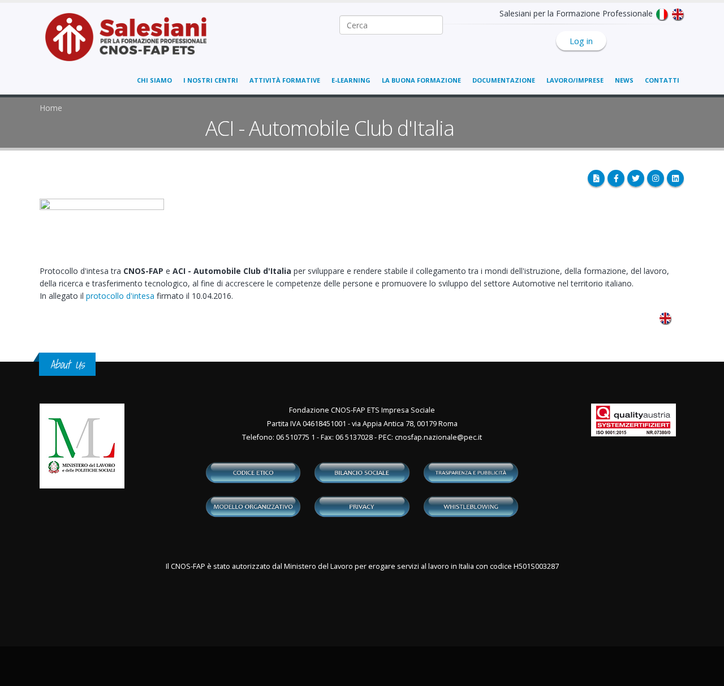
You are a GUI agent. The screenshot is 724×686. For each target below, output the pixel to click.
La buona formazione (421, 80)
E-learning (350, 80)
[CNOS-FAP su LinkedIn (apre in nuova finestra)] (675, 178)
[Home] (133, 42)
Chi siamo (154, 80)
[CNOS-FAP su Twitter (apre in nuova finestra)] (635, 178)
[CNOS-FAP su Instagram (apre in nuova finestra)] (655, 178)
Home (51, 107)
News (624, 80)
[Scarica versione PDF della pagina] (596, 178)
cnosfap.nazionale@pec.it (438, 437)
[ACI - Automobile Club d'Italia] (665, 317)
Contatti (662, 80)
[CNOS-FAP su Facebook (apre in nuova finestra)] (615, 178)
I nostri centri (210, 80)
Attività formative (284, 80)
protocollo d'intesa (120, 295)
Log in (581, 40)
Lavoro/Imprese (575, 80)
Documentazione (503, 80)
